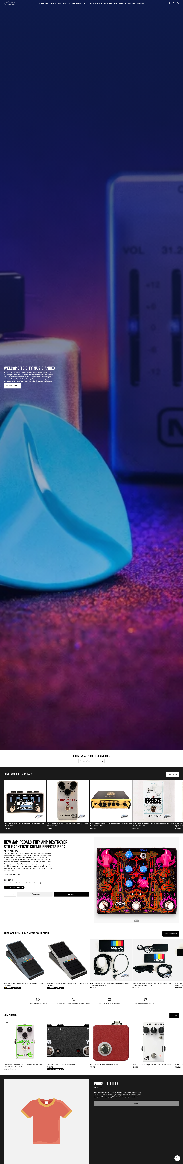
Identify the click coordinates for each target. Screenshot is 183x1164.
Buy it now (71, 894)
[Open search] (177, 1158)
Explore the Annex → (12, 386)
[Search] (170, 3)
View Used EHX (173, 774)
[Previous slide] (96, 880)
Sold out (136, 1103)
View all (174, 1015)
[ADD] (43, 819)
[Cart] (178, 3)
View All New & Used (171, 934)
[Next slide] (177, 804)
